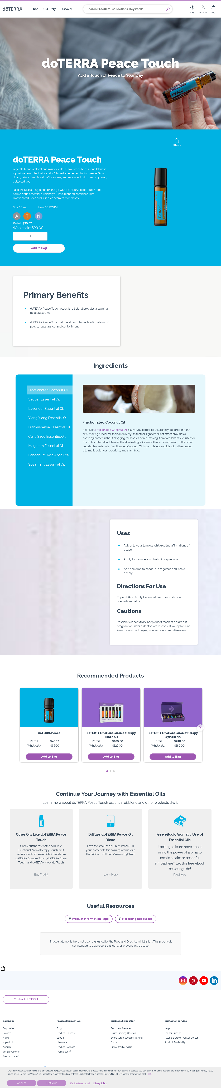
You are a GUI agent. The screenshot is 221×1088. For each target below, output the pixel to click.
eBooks (60, 1037)
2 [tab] (110, 771)
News (6, 1037)
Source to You (11, 1056)
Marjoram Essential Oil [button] (46, 446)
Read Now (179, 874)
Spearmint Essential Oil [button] (46, 464)
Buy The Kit (41, 874)
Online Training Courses (123, 1033)
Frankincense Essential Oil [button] (49, 427)
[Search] (168, 9)
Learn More (110, 874)
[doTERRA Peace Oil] (49, 707)
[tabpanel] (49, 725)
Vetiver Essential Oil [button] (44, 399)
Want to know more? (80, 1083)
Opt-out (51, 1083)
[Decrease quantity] (16, 236)
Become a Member (120, 1028)
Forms (113, 1042)
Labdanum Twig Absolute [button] (48, 455)
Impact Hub (9, 1042)
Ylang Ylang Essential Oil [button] (47, 418)
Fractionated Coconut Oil (111, 429)
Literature (62, 1042)
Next (200, 727)
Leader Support (173, 1033)
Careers (7, 1033)
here (149, 1074)
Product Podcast (66, 1046)
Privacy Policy (100, 1083)
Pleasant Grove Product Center (181, 1037)
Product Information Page (90, 918)
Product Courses (66, 1033)
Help (167, 1028)
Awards (7, 1046)
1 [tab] (107, 771)
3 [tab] (114, 771)
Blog (59, 1028)
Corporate (8, 1028)
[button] (17, 216)
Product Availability (175, 1042)
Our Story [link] (49, 9)
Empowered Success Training (126, 1037)
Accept (21, 1083)
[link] (192, 9)
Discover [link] (66, 9)
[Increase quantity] (44, 236)
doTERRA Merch (11, 1051)
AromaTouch (64, 1051)
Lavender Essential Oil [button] (46, 409)
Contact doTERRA (26, 999)
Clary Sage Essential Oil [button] (46, 436)
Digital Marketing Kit (121, 1046)
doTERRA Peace (49, 733)
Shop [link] (35, 9)
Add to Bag (39, 248)
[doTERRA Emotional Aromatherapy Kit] (173, 707)
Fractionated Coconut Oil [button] (48, 390)
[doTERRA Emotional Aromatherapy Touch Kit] (111, 707)
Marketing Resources (137, 918)
